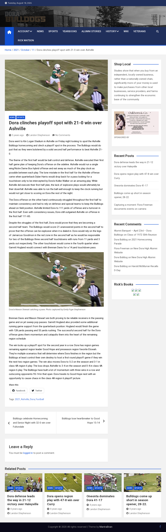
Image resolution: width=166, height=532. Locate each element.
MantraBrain (106, 526)
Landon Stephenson (39, 135)
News (40, 31)
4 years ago (16, 509)
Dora (32, 399)
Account (23, 31)
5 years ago (18, 135)
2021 (17, 399)
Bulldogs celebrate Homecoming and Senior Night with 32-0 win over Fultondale (32, 422)
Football (40, 399)
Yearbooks (70, 31)
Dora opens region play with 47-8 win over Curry (63, 500)
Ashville (25, 399)
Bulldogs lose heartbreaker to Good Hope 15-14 (81, 420)
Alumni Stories (91, 31)
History (111, 31)
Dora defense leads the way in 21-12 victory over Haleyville (22, 500)
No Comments (62, 135)
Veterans (139, 31)
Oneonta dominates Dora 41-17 (131, 185)
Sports (53, 31)
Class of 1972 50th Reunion (142, 234)
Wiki (126, 31)
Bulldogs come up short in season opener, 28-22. (139, 500)
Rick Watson (26, 40)
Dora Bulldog (121, 239)
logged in (28, 452)
